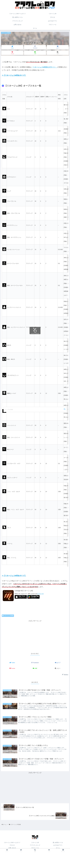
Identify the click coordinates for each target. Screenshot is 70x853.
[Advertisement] (35, 635)
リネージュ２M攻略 (8, 615)
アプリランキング (35, 845)
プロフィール (35, 848)
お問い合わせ (12, 848)
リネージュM (35, 842)
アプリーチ (40, 593)
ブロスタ (12, 845)
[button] (65, 409)
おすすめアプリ (57, 845)
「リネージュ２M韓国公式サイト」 (44, 67)
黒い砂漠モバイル (58, 842)
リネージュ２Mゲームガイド (12, 842)
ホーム (58, 848)
